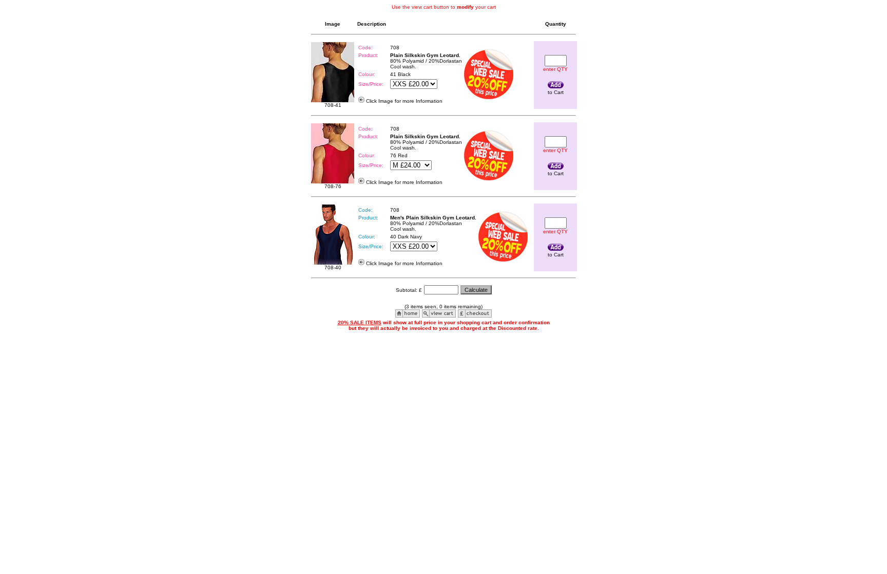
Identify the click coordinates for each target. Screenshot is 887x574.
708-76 (332, 186)
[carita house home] (407, 314)
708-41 (332, 105)
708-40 (332, 267)
